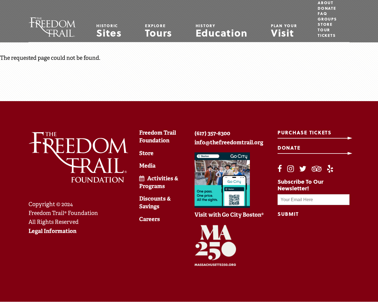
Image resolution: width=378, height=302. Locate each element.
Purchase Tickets (305, 132)
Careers (149, 219)
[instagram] (290, 169)
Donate (327, 8)
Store (325, 24)
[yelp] (330, 169)
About (325, 3)
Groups (327, 19)
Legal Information (52, 231)
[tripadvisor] (317, 169)
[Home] (52, 27)
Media (147, 165)
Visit (284, 31)
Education (222, 31)
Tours (158, 31)
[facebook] (280, 169)
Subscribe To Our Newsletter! (300, 184)
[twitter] (302, 169)
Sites (109, 31)
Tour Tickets (327, 32)
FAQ (322, 13)
